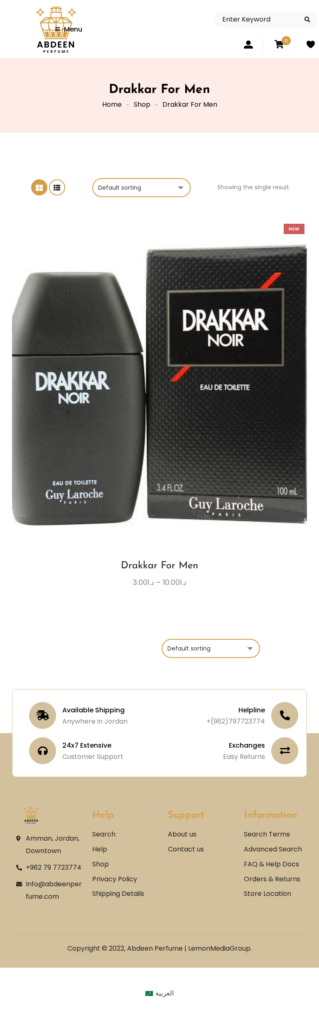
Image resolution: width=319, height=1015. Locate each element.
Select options (136, 431)
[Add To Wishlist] (152, 435)
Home (112, 104)
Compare (167, 431)
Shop (142, 104)
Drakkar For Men (159, 566)
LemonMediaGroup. (220, 948)
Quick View (182, 431)
